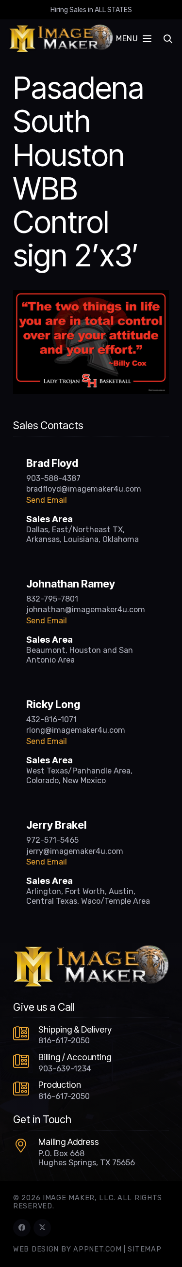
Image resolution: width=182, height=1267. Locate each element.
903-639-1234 (64, 1068)
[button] (133, 39)
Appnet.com (97, 1249)
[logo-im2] (61, 38)
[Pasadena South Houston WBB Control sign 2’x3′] (91, 296)
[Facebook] (22, 1227)
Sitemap (144, 1249)
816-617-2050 (64, 1040)
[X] (42, 1227)
